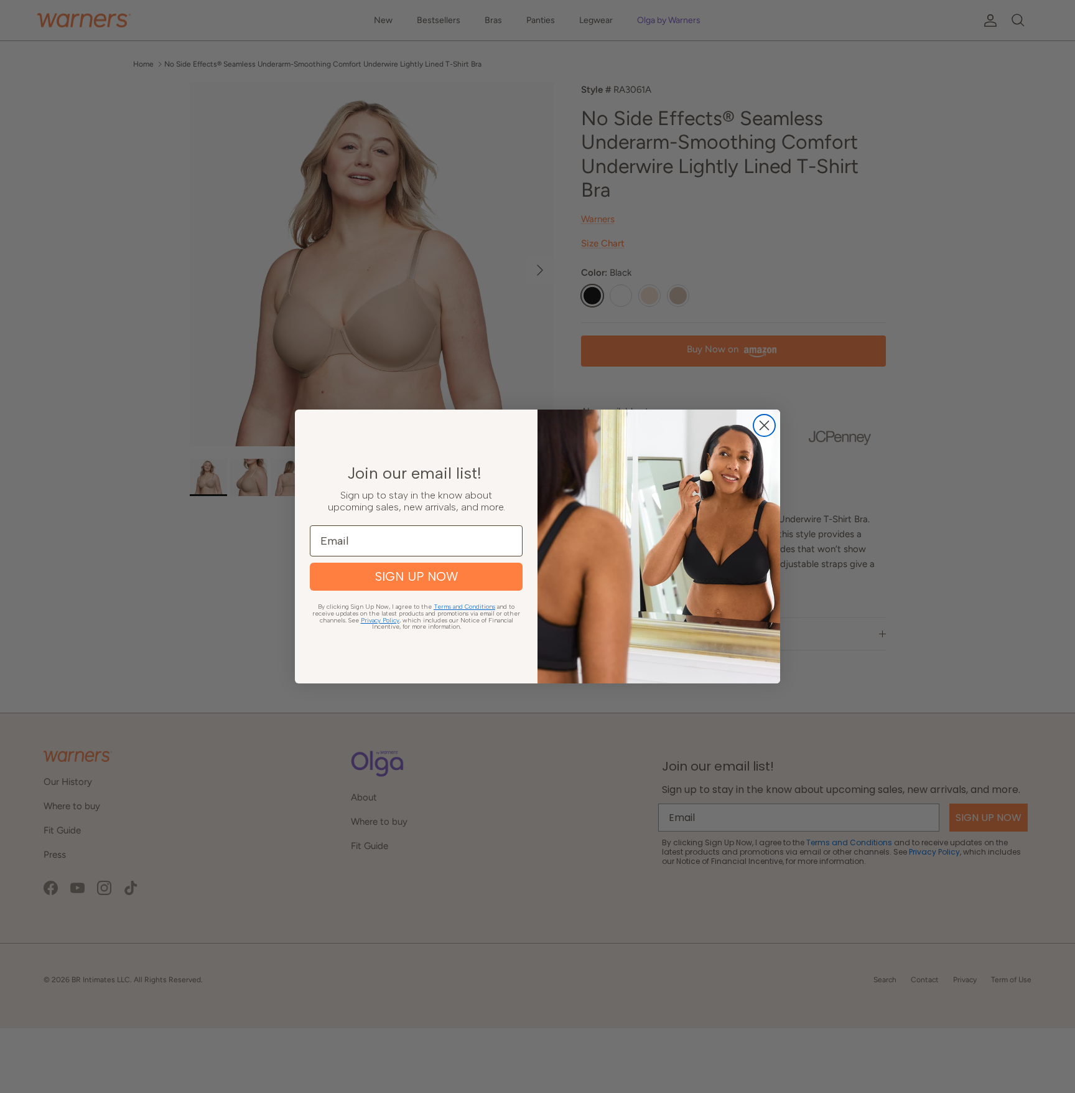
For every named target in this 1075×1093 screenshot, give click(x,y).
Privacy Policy (380, 620)
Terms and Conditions (464, 607)
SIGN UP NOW (416, 576)
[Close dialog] (764, 425)
